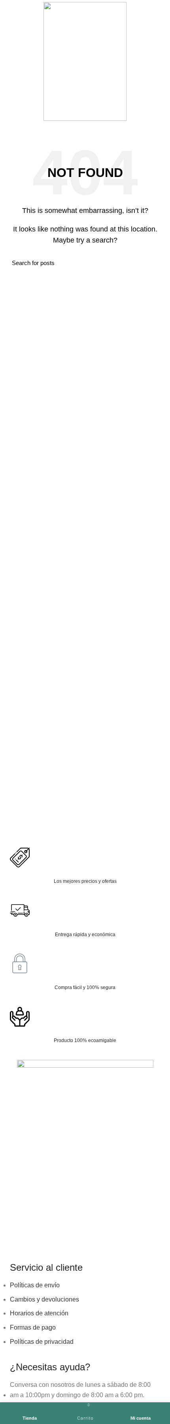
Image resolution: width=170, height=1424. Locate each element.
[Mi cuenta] (161, 61)
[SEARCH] (153, 263)
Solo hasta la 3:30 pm (111, 127)
